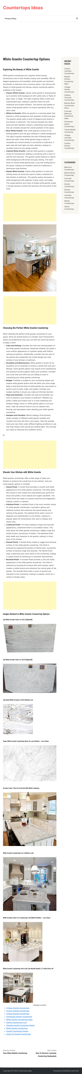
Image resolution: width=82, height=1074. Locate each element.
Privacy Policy (10, 19)
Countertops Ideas (23, 7)
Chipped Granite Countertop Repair (20, 1025)
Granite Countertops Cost (16, 1022)
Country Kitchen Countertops (69, 145)
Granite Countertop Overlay (17, 1031)
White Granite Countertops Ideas (19, 1020)
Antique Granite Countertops (17, 1014)
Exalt (77, 1071)
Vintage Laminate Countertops (69, 137)
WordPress (67, 1071)
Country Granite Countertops (17, 1011)
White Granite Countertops (17, 1028)
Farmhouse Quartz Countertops (69, 124)
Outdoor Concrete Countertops (69, 97)
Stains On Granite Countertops (18, 1034)
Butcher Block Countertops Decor (69, 105)
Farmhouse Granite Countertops (19, 1017)
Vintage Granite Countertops (17, 1008)
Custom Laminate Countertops (69, 71)
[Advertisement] (41, 37)
